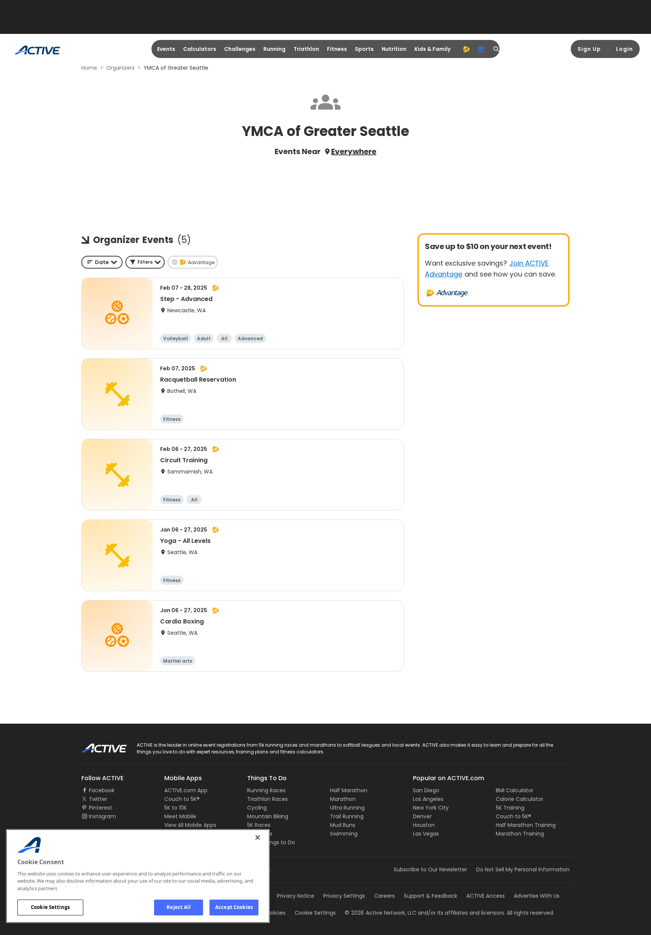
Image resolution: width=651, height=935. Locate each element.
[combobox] (101, 262)
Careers (384, 896)
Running (274, 49)
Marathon (343, 799)
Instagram (102, 816)
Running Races (266, 790)
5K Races (258, 825)
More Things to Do (271, 842)
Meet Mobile (180, 816)
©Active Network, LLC (380, 913)
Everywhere (353, 151)
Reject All (178, 907)
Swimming (344, 833)
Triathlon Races (267, 799)
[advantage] (466, 49)
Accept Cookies (234, 907)
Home (89, 68)
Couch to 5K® (182, 799)
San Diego (426, 790)
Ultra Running (347, 807)
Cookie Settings (50, 907)
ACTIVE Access (485, 896)
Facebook (102, 790)
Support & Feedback (430, 896)
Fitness (337, 49)
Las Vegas (426, 833)
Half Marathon (348, 790)
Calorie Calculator (519, 799)
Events (166, 49)
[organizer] (481, 49)
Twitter (98, 799)
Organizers (120, 68)
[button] (145, 262)
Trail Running (347, 816)
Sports (364, 49)
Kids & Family (432, 49)
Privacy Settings (344, 896)
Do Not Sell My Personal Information (523, 869)
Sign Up (589, 49)
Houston (424, 825)
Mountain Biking (267, 816)
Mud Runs (342, 825)
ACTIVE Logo (97, 745)
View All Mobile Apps (190, 825)
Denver (422, 816)
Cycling (257, 807)
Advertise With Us (536, 896)
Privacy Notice (295, 896)
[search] (496, 49)
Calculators (199, 49)
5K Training (510, 807)
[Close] (257, 837)
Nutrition (394, 49)
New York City (431, 807)
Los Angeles (428, 799)
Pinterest (100, 807)
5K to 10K (175, 807)
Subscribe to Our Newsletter (430, 869)
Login (624, 49)
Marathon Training (520, 833)
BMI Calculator (514, 790)
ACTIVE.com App (186, 790)
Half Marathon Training (526, 825)
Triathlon (306, 49)
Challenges (239, 49)
